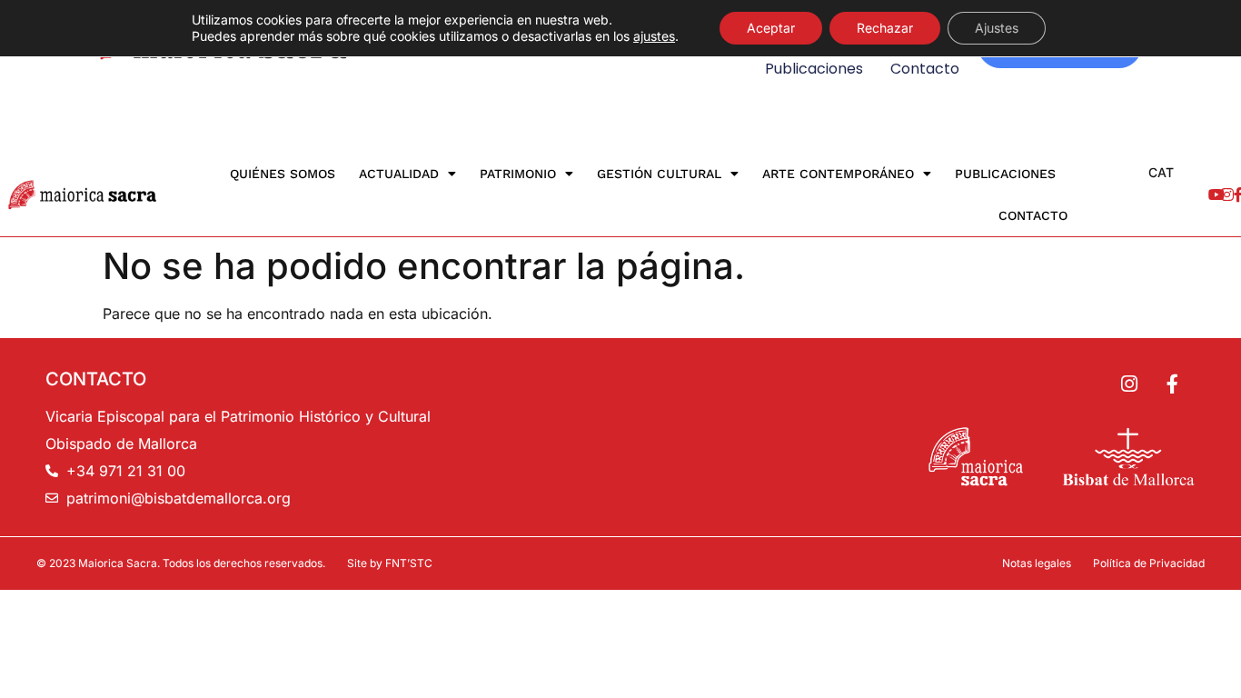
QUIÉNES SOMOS (282, 173)
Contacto (924, 68)
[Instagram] (1129, 384)
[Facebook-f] (1172, 384)
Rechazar (885, 27)
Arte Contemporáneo (838, 173)
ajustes (654, 36)
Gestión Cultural (659, 173)
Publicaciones (814, 68)
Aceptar (771, 27)
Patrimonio (518, 173)
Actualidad (399, 173)
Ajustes (996, 27)
